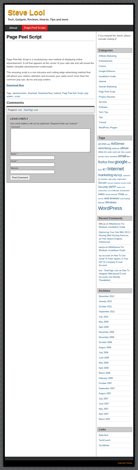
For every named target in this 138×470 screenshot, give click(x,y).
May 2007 (103, 409)
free (111, 162)
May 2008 (103, 362)
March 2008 (104, 373)
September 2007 (107, 388)
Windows (110, 202)
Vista (121, 194)
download (32, 93)
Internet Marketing (107, 86)
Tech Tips (103, 112)
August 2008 (105, 347)
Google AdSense (107, 71)
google (121, 161)
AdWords (115, 148)
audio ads (116, 152)
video (101, 194)
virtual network (111, 194)
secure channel (113, 183)
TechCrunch (104, 440)
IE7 (105, 169)
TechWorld (104, 445)
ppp (110, 179)
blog (123, 152)
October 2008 (105, 342)
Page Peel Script (34, 28)
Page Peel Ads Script (72, 93)
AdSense (117, 143)
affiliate (124, 148)
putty (114, 179)
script (17, 96)
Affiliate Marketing (107, 56)
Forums (102, 66)
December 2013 (106, 296)
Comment (15, 127)
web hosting (125, 199)
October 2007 (105, 383)
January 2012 (105, 301)
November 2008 (106, 337)
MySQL (118, 175)
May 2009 (103, 322)
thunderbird (124, 191)
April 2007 (104, 414)
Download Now (15, 85)
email (122, 156)
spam (119, 187)
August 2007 (105, 393)
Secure (102, 182)
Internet (102, 81)
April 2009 (104, 327)
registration (121, 179)
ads (108, 144)
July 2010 (103, 317)
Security (103, 102)
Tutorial (102, 122)
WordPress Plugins (108, 127)
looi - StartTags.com (28, 110)
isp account (104, 255)
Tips (101, 117)
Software (103, 107)
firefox (102, 162)
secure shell (126, 183)
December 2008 (106, 332)
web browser (111, 198)
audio (110, 152)
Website (14, 168)
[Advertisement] (46, 47)
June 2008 (104, 357)
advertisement (19, 93)
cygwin (128, 152)
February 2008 (106, 378)
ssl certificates (113, 191)
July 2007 (103, 398)
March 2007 (104, 419)
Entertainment (105, 61)
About (13, 28)
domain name (103, 156)
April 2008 (104, 368)
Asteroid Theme (125, 463)
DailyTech (103, 435)
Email (14, 161)
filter (128, 156)
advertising (104, 148)
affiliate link (102, 152)
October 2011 (105, 306)
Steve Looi (26, 12)
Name (14, 154)
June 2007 (104, 403)
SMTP (112, 186)
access (102, 143)
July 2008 (103, 352)
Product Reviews (107, 97)
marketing (105, 175)
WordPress (110, 208)
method (57, 93)
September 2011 (107, 311)
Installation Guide (107, 76)
